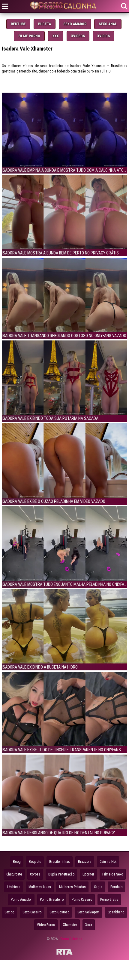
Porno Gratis (109, 899)
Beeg (17, 862)
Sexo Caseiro (31, 912)
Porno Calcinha (71, 939)
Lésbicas (13, 887)
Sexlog (9, 912)
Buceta (44, 24)
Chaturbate (14, 874)
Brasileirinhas (59, 862)
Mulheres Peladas (72, 887)
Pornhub (116, 887)
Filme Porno (29, 36)
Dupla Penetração (61, 874)
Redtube (18, 24)
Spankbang (116, 912)
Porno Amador (21, 899)
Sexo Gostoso (59, 912)
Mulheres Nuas (39, 887)
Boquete (35, 862)
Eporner (88, 874)
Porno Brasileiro (52, 899)
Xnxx (88, 925)
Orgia (98, 887)
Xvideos (78, 36)
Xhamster (70, 925)
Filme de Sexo (112, 874)
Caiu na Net (108, 862)
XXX (55, 36)
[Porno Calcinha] (64, 6)
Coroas (35, 874)
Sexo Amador (74, 24)
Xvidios (103, 36)
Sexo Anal (108, 24)
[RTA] (64, 952)
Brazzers (85, 862)
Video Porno (46, 925)
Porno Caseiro (82, 899)
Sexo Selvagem (88, 912)
